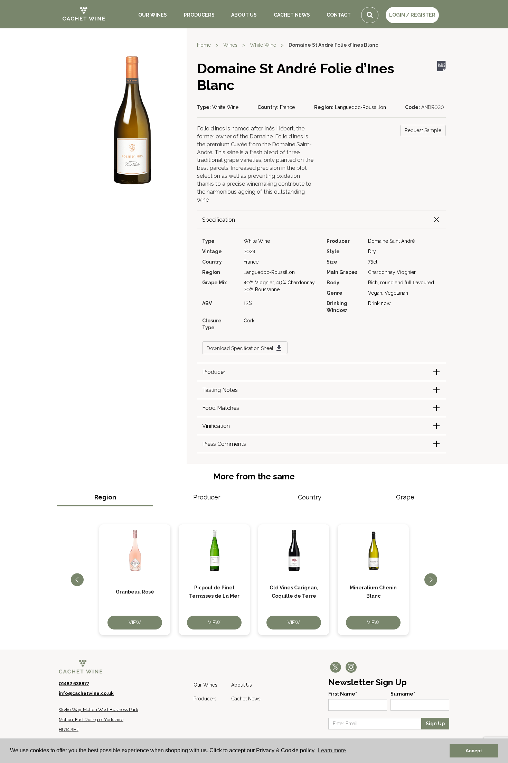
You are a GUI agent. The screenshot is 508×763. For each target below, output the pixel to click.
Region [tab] (105, 497)
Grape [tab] (405, 497)
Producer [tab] (206, 497)
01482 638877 (74, 683)
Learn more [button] (332, 750)
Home (204, 45)
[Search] (369, 15)
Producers (199, 15)
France (287, 107)
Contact (339, 15)
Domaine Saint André (391, 241)
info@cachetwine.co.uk (86, 693)
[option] (135, 579)
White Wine (263, 45)
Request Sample (423, 130)
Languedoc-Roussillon (360, 107)
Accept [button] (473, 750)
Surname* (403, 694)
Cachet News (292, 15)
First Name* (342, 694)
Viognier (406, 272)
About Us (244, 15)
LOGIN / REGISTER (412, 15)
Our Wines (152, 15)
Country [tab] (309, 497)
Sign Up (435, 723)
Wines (230, 45)
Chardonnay (381, 272)
